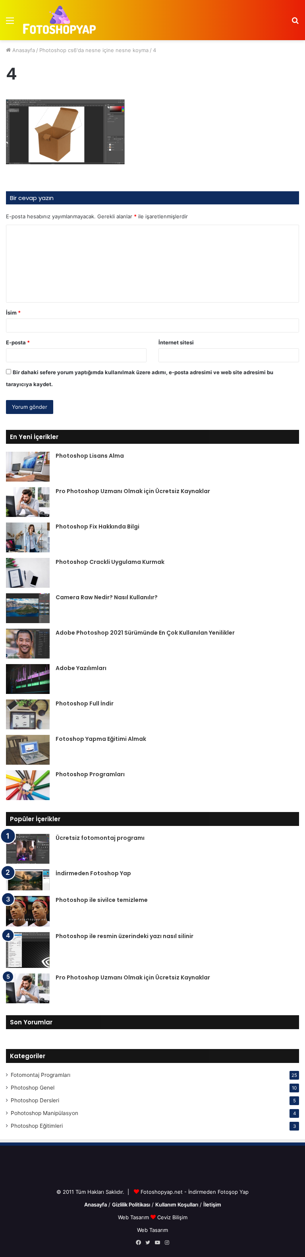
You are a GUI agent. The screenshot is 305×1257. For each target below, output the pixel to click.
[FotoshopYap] (58, 20)
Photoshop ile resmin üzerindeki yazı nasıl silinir (124, 936)
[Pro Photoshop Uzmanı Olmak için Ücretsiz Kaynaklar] (28, 502)
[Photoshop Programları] (28, 785)
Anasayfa (23, 50)
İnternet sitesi (176, 342)
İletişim (212, 1204)
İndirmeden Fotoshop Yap (93, 873)
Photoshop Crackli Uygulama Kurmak (110, 562)
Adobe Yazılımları (81, 668)
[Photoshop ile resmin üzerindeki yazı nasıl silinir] (28, 950)
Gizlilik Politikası (131, 1204)
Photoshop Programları (90, 774)
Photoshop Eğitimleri (37, 1126)
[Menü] (10, 23)
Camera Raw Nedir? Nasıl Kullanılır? (107, 597)
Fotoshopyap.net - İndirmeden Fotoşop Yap (195, 1192)
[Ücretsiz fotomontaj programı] (28, 849)
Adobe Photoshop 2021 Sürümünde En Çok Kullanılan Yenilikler (145, 633)
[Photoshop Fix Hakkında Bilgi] (28, 537)
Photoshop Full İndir (85, 703)
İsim (13, 312)
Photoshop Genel (32, 1087)
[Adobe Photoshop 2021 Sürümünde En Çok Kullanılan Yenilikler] (28, 644)
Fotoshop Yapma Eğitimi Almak (101, 739)
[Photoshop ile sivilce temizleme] (28, 911)
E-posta (18, 342)
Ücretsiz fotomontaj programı (100, 838)
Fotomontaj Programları (40, 1075)
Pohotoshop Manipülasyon (44, 1113)
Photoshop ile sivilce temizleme (102, 900)
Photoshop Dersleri (35, 1100)
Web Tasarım (134, 1217)
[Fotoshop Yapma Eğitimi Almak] (28, 750)
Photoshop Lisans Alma (90, 456)
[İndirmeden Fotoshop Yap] (28, 879)
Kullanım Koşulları (176, 1204)
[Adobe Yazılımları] (28, 679)
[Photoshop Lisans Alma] (28, 467)
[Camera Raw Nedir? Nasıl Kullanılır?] (28, 608)
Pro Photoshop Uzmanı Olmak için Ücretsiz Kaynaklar (133, 491)
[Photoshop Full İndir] (28, 714)
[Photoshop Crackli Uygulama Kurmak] (28, 573)
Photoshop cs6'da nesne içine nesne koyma (94, 50)
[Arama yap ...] (295, 23)
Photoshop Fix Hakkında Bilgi (97, 526)
